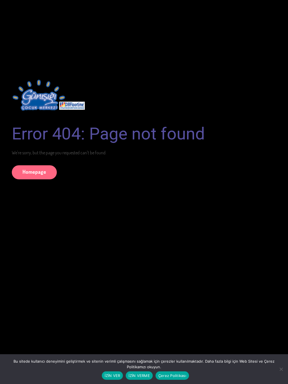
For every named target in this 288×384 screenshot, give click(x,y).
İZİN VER (112, 375)
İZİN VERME (139, 375)
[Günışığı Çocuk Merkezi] (48, 92)
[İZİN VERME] (281, 369)
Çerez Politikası (172, 375)
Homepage (34, 172)
